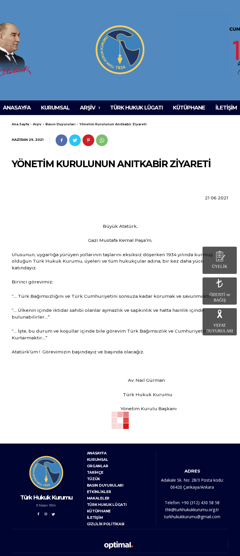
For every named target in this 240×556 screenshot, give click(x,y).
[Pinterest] (88, 140)
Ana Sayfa (20, 124)
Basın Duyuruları (60, 124)
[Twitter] (75, 140)
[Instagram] (46, 513)
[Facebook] (61, 140)
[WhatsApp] (102, 140)
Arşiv (37, 124)
